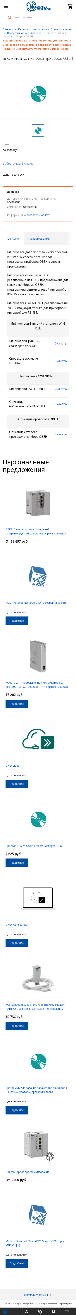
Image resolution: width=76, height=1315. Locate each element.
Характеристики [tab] (40, 238)
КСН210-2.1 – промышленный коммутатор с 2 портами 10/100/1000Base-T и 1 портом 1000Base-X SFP (37, 687)
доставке (32, 215)
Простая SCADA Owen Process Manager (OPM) (34, 846)
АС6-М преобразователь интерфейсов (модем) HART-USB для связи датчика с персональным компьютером (35, 1009)
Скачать (61, 343)
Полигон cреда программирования (27, 1172)
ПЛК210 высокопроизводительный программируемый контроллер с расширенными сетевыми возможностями (36, 533)
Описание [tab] (13, 238)
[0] (70, 6)
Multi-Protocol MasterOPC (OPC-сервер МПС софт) (37, 602)
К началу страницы (36, 1295)
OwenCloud (12, 765)
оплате (45, 215)
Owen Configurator (17, 924)
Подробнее (17, 620)
